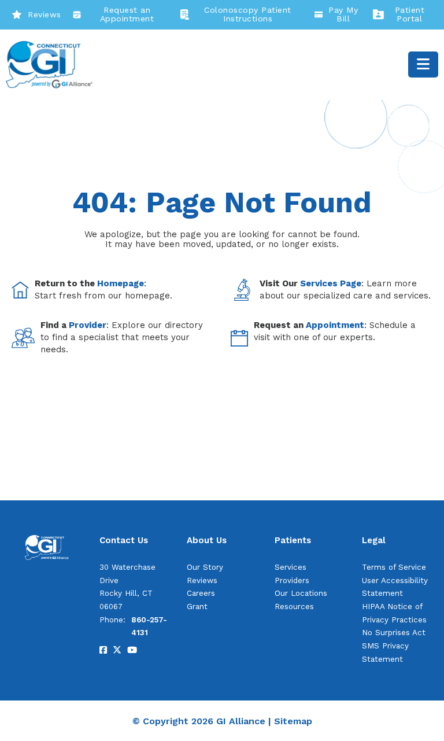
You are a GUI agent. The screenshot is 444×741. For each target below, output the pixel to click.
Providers (292, 580)
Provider (87, 325)
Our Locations (301, 593)
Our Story (205, 567)
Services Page (330, 283)
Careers (201, 593)
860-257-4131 (149, 626)
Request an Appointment (127, 14)
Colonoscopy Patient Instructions (247, 14)
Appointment (335, 325)
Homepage (120, 283)
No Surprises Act (394, 632)
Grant (197, 606)
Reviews (44, 14)
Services (290, 567)
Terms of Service (394, 567)
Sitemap (293, 721)
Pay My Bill (343, 14)
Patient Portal (410, 14)
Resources (294, 606)
